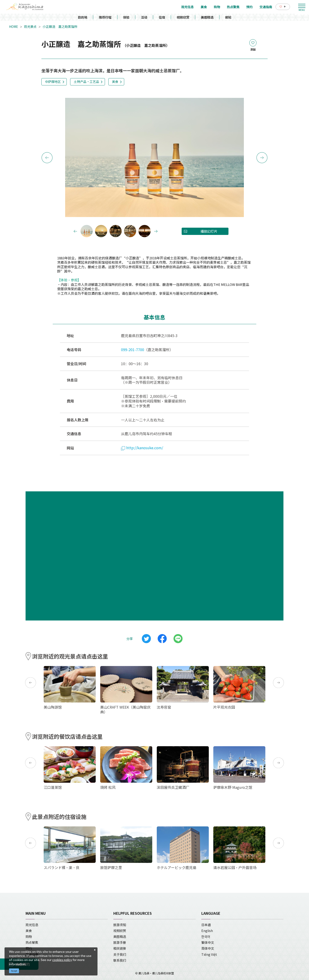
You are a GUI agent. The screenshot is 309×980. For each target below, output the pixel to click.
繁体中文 (207, 942)
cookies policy (62, 960)
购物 (29, 936)
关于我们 (119, 954)
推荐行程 (105, 17)
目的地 (82, 17)
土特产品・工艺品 (86, 81)
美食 (115, 81)
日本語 (206, 924)
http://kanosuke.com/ (144, 447)
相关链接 (119, 948)
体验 (126, 17)
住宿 (162, 17)
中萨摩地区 (53, 81)
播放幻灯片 (208, 231)
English (207, 930)
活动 (144, 17)
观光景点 (30, 26)
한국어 (205, 936)
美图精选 (207, 17)
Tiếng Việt (209, 954)
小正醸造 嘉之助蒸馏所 (60, 26)
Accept (14, 970)
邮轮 (228, 17)
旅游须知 (119, 924)
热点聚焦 (32, 942)
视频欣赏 (183, 17)
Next (262, 157)
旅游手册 (119, 942)
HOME (13, 26)
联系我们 (119, 960)
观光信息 (32, 924)
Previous (47, 157)
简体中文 (207, 948)
